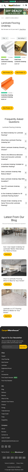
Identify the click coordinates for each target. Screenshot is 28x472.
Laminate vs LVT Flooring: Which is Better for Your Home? (12, 310)
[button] (2, 5)
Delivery (3, 392)
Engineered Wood (6, 368)
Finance (3, 404)
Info (2, 386)
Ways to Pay (5, 398)
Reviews (3, 432)
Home (2, 18)
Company (4, 425)
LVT (2, 371)
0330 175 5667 (5, 438)
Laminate (4, 365)
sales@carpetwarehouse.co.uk (10, 441)
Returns (3, 395)
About (3, 428)
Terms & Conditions (9, 463)
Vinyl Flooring (5, 359)
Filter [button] (4, 38)
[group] (11, 127)
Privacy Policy (20, 463)
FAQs (2, 417)
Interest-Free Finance (7, 401)
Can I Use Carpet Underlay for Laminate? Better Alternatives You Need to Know (14, 249)
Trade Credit (5, 414)
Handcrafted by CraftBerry (14, 467)
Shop (3, 353)
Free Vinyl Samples (6, 380)
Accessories (4, 374)
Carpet (3, 356)
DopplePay (4, 420)
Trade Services (5, 411)
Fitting (3, 407)
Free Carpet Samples (7, 377)
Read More (7, 254)
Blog (2, 389)
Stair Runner (4, 362)
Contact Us (4, 435)
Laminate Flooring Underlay (12, 18)
